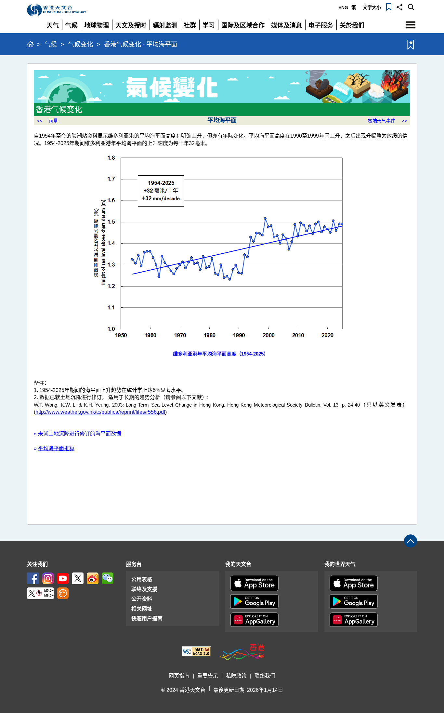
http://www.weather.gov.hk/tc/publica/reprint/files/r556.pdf (100, 412)
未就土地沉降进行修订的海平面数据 (79, 434)
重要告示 (207, 676)
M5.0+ (49, 591)
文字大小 (372, 7)
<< (39, 120)
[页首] (410, 540)
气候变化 (80, 44)
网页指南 (179, 676)
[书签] (389, 6)
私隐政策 (236, 676)
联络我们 (265, 676)
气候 (51, 44)
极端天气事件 (381, 120)
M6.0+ (49, 595)
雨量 (53, 120)
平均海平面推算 (56, 448)
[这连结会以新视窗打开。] (33, 578)
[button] (399, 6)
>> (404, 120)
